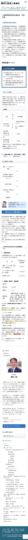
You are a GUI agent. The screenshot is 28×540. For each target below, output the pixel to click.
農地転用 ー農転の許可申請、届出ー (14, 506)
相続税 (11, 458)
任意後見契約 (11, 472)
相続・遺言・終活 (7, 447)
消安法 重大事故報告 (11, 501)
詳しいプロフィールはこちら (13, 425)
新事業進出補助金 (10, 492)
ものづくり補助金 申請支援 (12, 482)
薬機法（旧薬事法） (10, 503)
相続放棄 (12, 456)
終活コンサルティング (11, 468)
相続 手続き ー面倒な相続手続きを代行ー (15, 449)
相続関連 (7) (6, 353)
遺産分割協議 (11, 460)
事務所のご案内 (7, 521)
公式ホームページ (10, 340)
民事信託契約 (11, 474)
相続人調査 (10, 452)
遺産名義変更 (11, 462)
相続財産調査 (11, 454)
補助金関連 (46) (7, 355)
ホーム (5, 443)
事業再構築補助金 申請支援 (12, 480)
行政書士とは (6, 445)
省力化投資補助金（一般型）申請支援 (14, 486)
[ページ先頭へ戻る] (25, 537)
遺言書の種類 (11, 466)
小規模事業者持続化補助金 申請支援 (14, 484)
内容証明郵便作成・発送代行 (10, 519)
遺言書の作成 (9, 464)
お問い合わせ (16, 156)
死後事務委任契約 (12, 470)
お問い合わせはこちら (9, 435)
